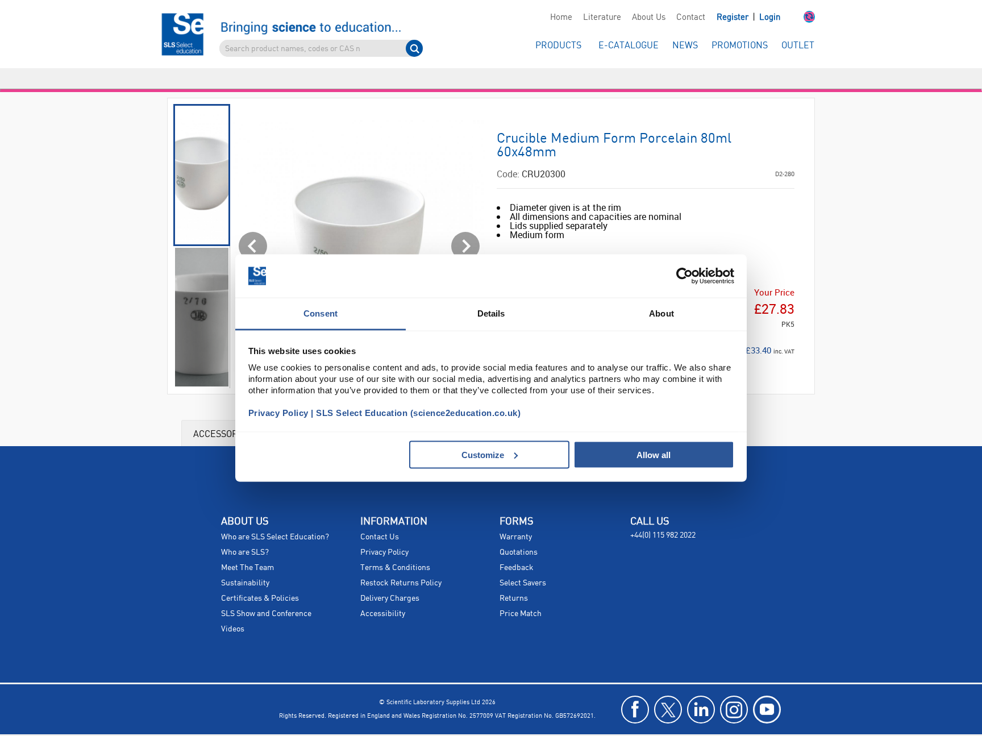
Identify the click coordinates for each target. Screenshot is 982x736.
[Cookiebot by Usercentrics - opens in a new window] (684, 276)
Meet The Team (247, 547)
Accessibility (382, 593)
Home (561, 17)
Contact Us (379, 517)
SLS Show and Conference (266, 593)
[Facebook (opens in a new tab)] (635, 689)
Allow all (653, 454)
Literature (602, 17)
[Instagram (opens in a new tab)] (734, 689)
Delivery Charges (389, 578)
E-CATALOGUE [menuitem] (628, 46)
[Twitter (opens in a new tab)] (668, 689)
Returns (514, 578)
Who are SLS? (245, 532)
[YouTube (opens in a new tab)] (767, 689)
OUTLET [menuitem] (797, 46)
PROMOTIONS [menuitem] (739, 46)
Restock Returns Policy (401, 563)
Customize (482, 454)
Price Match (521, 593)
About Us (648, 17)
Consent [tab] (320, 313)
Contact (690, 17)
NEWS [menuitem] (685, 46)
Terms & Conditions (395, 547)
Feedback (517, 547)
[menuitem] (560, 17)
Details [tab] (491, 313)
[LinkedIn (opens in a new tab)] (701, 689)
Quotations (519, 532)
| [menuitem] (748, 17)
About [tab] (661, 313)
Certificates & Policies (260, 578)
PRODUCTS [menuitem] (558, 46)
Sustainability (245, 563)
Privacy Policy (384, 532)
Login (769, 17)
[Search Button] (414, 48)
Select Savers (523, 563)
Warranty (516, 517)
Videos (232, 609)
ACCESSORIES (222, 413)
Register (734, 17)
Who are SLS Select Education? (275, 517)
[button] (797, 17)
